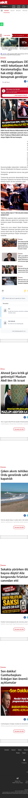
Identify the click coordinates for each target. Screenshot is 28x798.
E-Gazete (24, 763)
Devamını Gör (18, 429)
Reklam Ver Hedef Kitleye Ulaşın (17, 781)
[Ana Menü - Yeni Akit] (1, 10)
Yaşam (24, 753)
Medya (18, 753)
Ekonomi (18, 10)
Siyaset (12, 10)
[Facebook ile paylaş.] (25, 81)
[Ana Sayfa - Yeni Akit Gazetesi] (3, 2)
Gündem (6, 10)
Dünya (3, 369)
